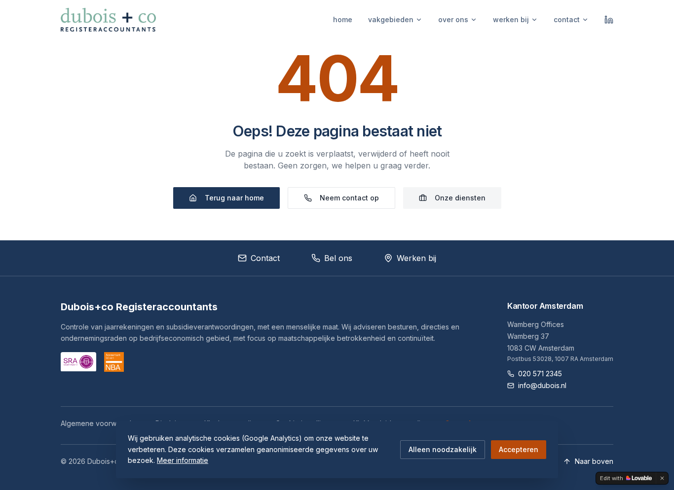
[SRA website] (78, 362)
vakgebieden (390, 19)
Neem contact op (349, 198)
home (342, 19)
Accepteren (518, 449)
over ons (453, 19)
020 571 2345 (540, 373)
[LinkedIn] (608, 19)
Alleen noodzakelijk (443, 449)
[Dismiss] (662, 478)
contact (567, 19)
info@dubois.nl (542, 385)
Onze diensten (460, 198)
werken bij (511, 19)
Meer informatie (182, 460)
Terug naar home (234, 198)
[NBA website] (114, 362)
